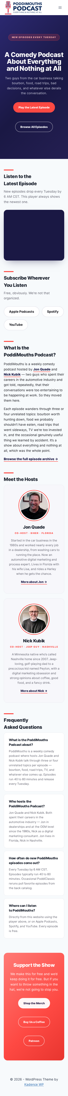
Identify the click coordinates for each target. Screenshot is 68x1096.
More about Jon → (34, 582)
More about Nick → (34, 691)
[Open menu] (59, 7)
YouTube (16, 325)
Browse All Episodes (34, 126)
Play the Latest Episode (34, 107)
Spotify (53, 311)
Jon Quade (41, 369)
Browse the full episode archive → (31, 459)
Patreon (34, 1040)
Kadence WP (34, 1084)
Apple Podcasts (21, 311)
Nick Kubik (12, 374)
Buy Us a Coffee (34, 1022)
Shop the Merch (34, 1003)
